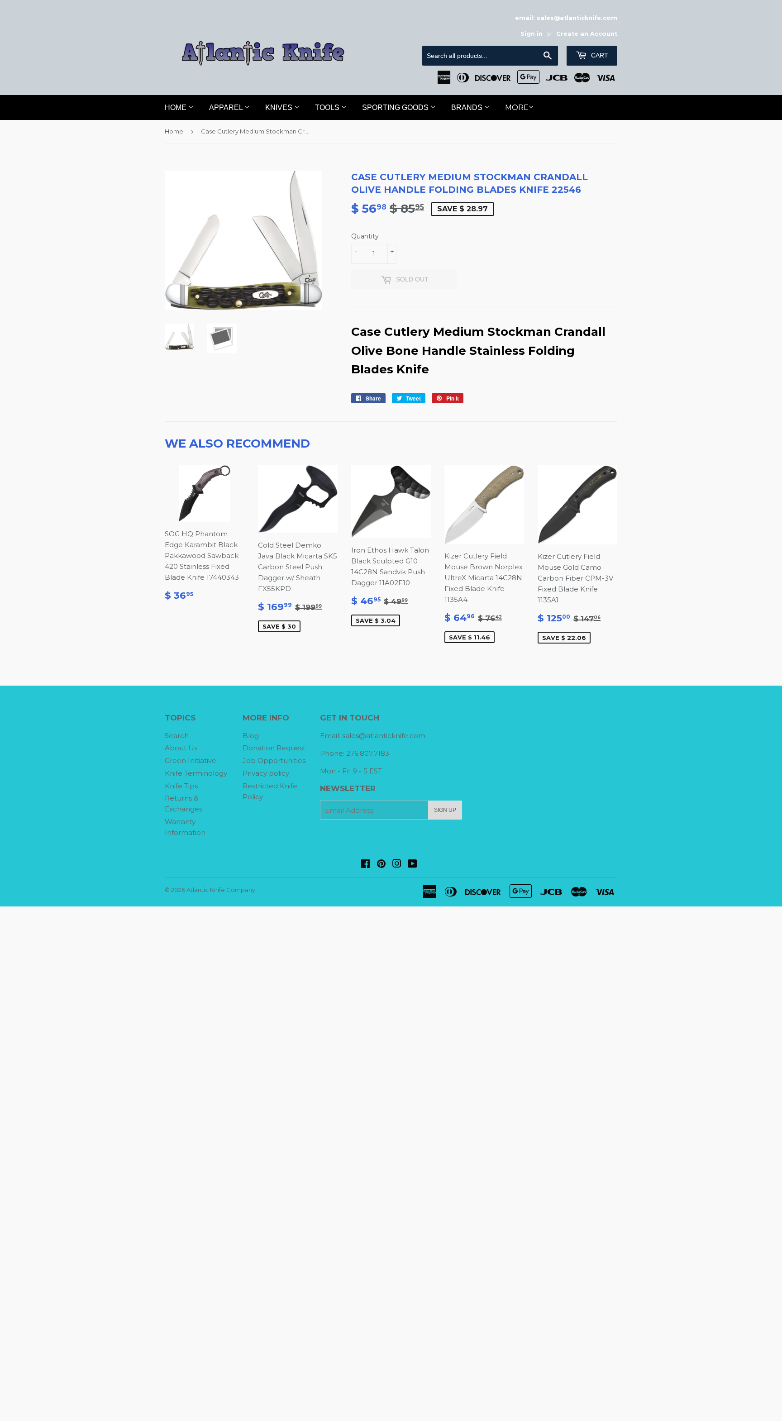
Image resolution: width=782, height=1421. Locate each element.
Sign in (531, 33)
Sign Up (445, 810)
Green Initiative (190, 760)
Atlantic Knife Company (220, 889)
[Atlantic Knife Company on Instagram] (396, 864)
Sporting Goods (396, 107)
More (517, 107)
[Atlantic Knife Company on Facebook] (365, 864)
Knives (279, 107)
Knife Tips (181, 786)
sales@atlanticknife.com (383, 735)
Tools (328, 107)
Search (177, 735)
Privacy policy (266, 773)
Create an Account (586, 33)
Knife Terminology (196, 773)
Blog (251, 735)
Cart (598, 55)
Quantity (365, 236)
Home (176, 107)
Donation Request (274, 748)
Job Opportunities (274, 760)
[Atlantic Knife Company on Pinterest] (381, 864)
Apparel (226, 107)
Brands (467, 107)
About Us (181, 748)
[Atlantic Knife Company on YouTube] (412, 864)
